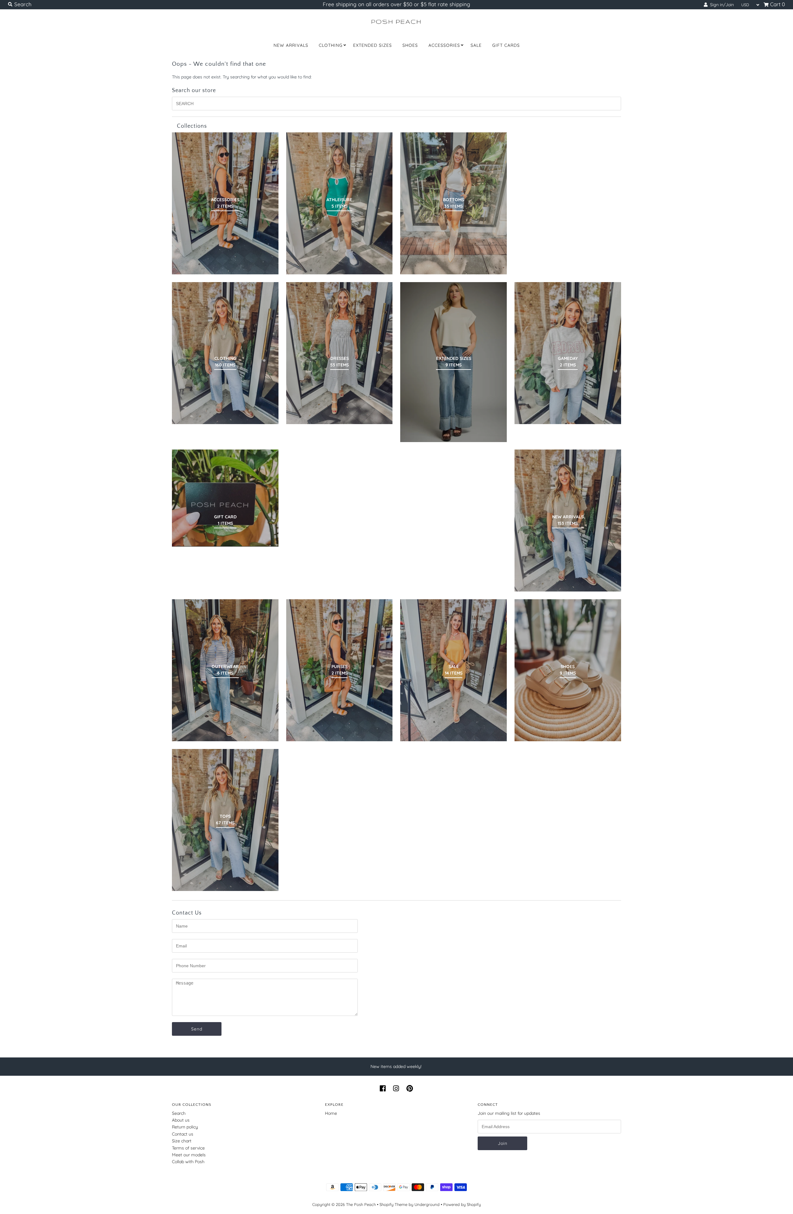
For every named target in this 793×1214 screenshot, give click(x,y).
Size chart (181, 1141)
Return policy (185, 1127)
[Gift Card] (225, 498)
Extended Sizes (372, 45)
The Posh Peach (361, 1204)
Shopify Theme (393, 1204)
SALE (476, 45)
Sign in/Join (721, 4)
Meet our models (189, 1155)
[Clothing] (225, 353)
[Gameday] (568, 353)
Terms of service (188, 1148)
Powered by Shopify (462, 1204)
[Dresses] (339, 353)
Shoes (410, 45)
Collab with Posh (188, 1161)
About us (181, 1120)
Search (179, 1113)
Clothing (331, 45)
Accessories (444, 45)
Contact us (182, 1134)
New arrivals (291, 45)
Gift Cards (506, 45)
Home (331, 1113)
